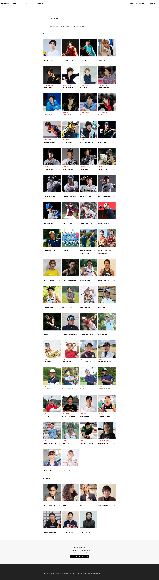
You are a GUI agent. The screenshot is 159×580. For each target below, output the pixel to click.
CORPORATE (64, 571)
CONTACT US (79, 556)
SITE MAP (57, 571)
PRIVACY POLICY (47, 571)
